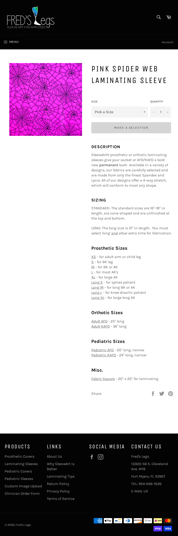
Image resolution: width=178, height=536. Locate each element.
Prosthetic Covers (19, 456)
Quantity (156, 101)
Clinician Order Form (22, 493)
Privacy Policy (58, 491)
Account (167, 42)
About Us (54, 456)
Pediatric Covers (18, 471)
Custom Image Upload (23, 486)
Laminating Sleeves (21, 464)
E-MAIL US (139, 491)
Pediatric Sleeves (19, 478)
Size (94, 101)
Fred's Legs (23, 524)
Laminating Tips (60, 476)
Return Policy (58, 484)
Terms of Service (60, 498)
